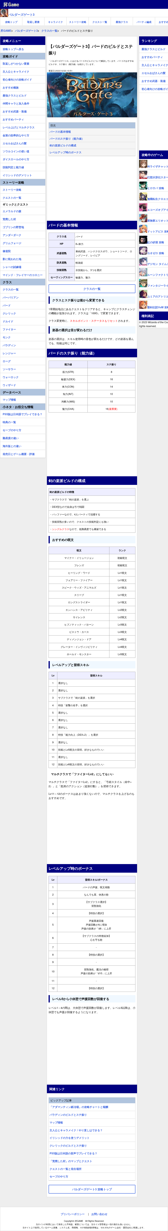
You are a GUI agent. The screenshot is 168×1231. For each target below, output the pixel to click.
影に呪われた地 (12, 258)
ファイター (9, 328)
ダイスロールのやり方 (16, 158)
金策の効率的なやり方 (16, 134)
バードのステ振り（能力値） (67, 138)
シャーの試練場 (12, 266)
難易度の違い (11, 437)
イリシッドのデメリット (17, 174)
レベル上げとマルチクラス (19, 126)
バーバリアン (11, 296)
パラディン (9, 344)
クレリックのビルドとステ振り (68, 1145)
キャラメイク (55, 22)
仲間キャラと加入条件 (16, 102)
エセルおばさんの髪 (15, 142)
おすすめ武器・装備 (15, 110)
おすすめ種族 (11, 86)
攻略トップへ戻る (13, 48)
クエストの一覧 (12, 197)
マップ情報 (56, 1122)
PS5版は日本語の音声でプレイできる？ (73, 1153)
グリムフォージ (12, 242)
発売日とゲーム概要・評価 (19, 453)
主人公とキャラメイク (16, 71)
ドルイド (8, 320)
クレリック (9, 312)
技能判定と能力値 (13, 166)
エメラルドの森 (12, 210)
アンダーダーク (12, 234)
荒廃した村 (9, 218)
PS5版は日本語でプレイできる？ (22, 413)
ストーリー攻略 (77, 22)
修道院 (7, 250)
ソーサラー (9, 368)
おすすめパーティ (13, 118)
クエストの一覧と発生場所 (66, 1169)
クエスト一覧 (99, 22)
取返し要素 (33, 22)
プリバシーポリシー (73, 1214)
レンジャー (9, 352)
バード (7, 304)
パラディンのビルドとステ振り (68, 1115)
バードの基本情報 (60, 131)
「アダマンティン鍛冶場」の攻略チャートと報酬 (79, 1107)
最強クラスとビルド (15, 94)
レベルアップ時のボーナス (66, 152)
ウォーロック (11, 376)
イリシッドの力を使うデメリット (70, 1138)
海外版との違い (12, 445)
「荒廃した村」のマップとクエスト (71, 1161)
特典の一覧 (9, 421)
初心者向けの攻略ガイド (17, 78)
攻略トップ (11, 22)
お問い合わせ (99, 1214)
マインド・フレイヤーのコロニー (23, 274)
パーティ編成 (144, 22)
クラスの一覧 (11, 288)
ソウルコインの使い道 (16, 150)
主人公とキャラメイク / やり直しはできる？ (76, 1130)
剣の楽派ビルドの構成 (63, 145)
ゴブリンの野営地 (13, 226)
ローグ (7, 360)
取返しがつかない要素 (16, 63)
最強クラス (122, 22)
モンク (7, 336)
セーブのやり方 (59, 1176)
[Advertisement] (92, 188)
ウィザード (9, 384)
